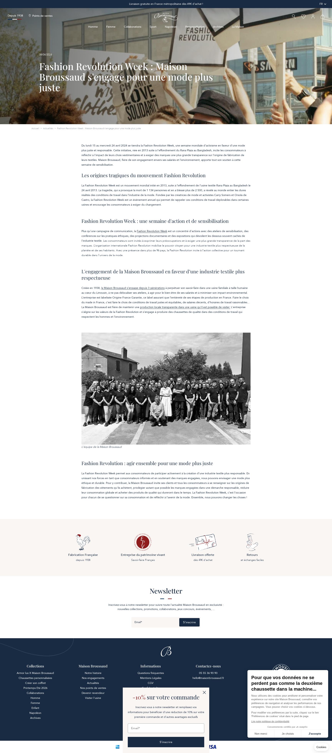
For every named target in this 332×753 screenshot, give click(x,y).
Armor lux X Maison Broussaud (35, 673)
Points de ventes (42, 16)
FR (321, 4)
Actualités (48, 128)
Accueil (35, 128)
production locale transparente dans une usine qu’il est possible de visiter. (185, 307)
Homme (93, 27)
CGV (151, 683)
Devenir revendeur (93, 693)
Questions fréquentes (151, 673)
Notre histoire (93, 673)
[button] (293, 17)
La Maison (238, 27)
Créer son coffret (35, 683)
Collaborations (132, 27)
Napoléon (171, 27)
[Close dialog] (204, 692)
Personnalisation (195, 27)
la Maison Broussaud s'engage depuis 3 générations (133, 288)
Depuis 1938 (15, 15)
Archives (218, 27)
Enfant (35, 708)
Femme (110, 27)
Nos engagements (93, 678)
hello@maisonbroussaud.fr (208, 678)
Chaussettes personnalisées (35, 678)
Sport (153, 27)
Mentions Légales (150, 678)
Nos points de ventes (93, 688)
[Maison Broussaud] (166, 16)
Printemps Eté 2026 (35, 688)
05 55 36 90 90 (208, 673)
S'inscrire (189, 622)
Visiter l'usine (93, 698)
